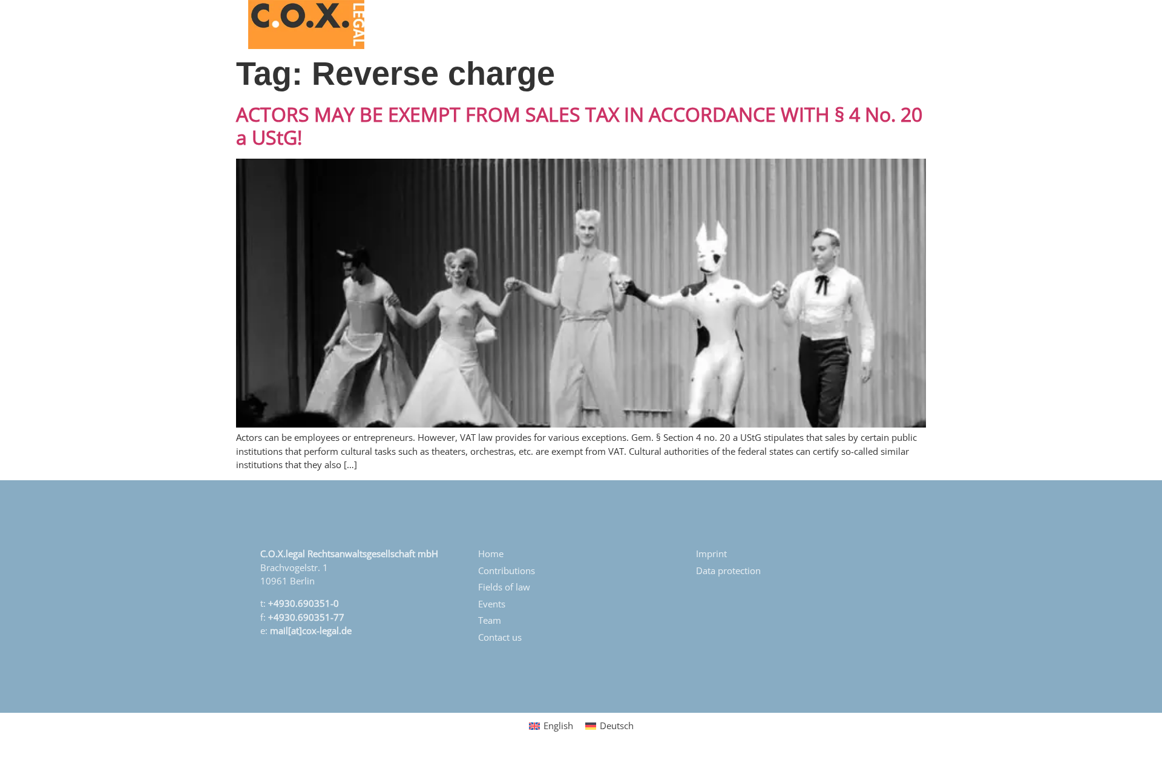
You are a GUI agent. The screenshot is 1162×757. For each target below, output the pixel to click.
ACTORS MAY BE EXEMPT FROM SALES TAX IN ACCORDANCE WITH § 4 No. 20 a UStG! (579, 125)
